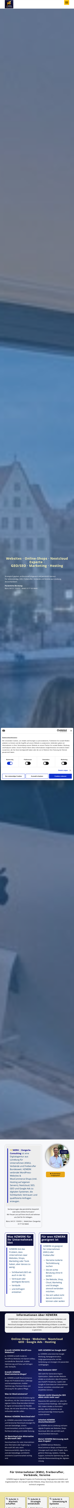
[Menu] (66, 2)
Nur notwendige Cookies (13, 776)
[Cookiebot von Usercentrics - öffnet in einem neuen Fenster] (58, 730)
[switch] (28, 763)
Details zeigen (63, 770)
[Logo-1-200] (9, 4)
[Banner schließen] (71, 730)
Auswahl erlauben (37, 776)
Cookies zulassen (60, 776)
